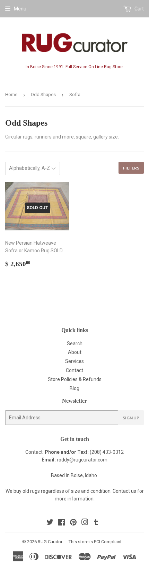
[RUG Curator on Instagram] (84, 523)
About (74, 352)
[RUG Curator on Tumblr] (96, 523)
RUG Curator (50, 541)
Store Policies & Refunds (75, 379)
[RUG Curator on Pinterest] (73, 523)
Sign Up (131, 417)
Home (11, 94)
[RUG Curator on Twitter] (49, 523)
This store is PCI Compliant (95, 541)
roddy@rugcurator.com (82, 460)
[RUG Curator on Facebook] (61, 523)
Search (74, 343)
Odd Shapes (43, 94)
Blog (74, 388)
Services (74, 361)
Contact (74, 370)
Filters (131, 168)
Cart (138, 8)
